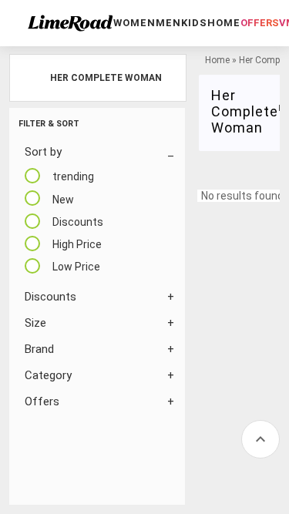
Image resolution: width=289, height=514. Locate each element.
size (35, 323)
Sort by (43, 152)
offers (259, 23)
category (48, 375)
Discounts (50, 297)
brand (39, 349)
